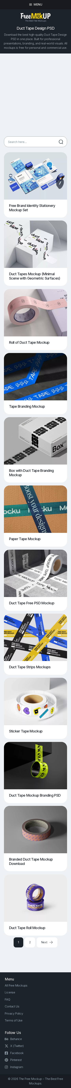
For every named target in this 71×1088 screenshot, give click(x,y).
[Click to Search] (61, 141)
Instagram (16, 1067)
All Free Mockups (16, 985)
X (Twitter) (17, 1046)
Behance (16, 1039)
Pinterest (15, 1060)
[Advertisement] (35, 94)
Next (44, 942)
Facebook (16, 1053)
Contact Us (12, 1006)
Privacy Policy (14, 1013)
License (10, 992)
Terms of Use (13, 1020)
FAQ (7, 999)
